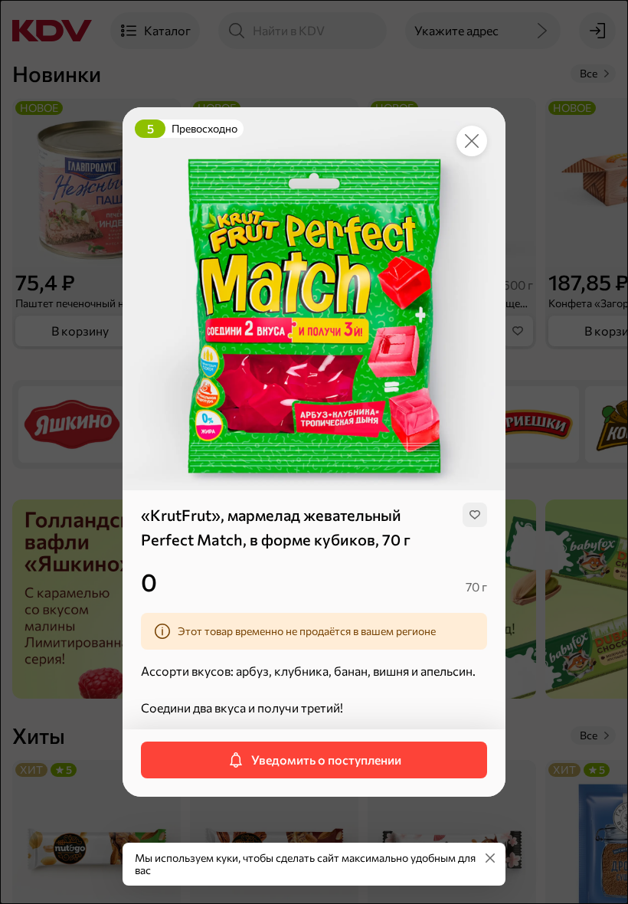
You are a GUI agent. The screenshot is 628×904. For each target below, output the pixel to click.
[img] (475, 515)
